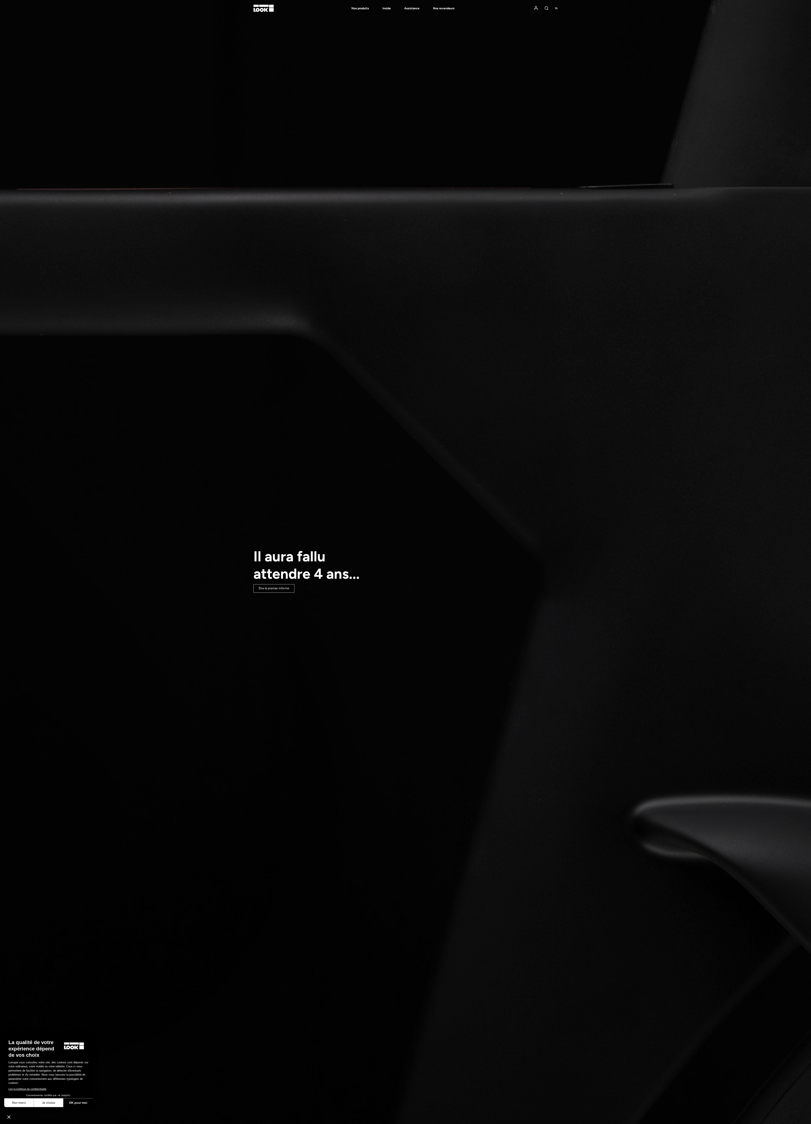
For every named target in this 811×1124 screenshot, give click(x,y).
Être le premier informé (274, 588)
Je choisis (48, 1102)
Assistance (411, 8)
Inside (386, 8)
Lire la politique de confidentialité (27, 1089)
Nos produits (360, 8)
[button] (9, 1117)
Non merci (19, 1102)
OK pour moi (78, 1102)
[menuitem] (353, 8)
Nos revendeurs (443, 8)
